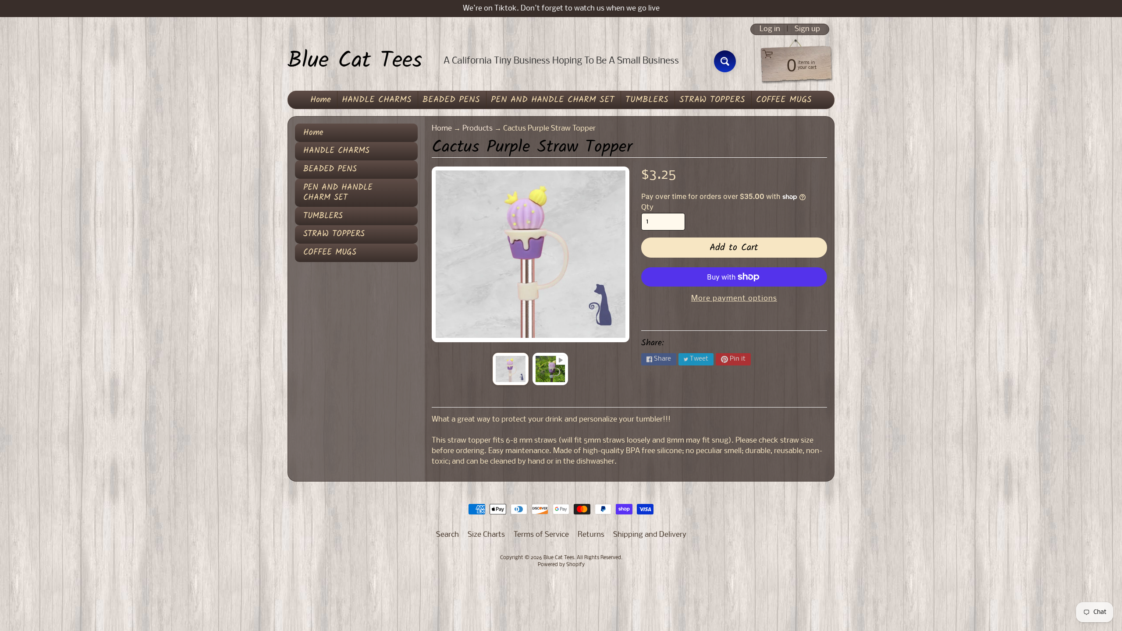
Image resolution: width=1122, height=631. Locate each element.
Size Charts (486, 535)
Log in (770, 29)
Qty (647, 207)
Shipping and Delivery (649, 535)
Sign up (807, 29)
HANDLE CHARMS (377, 100)
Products (477, 128)
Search (447, 535)
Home (320, 100)
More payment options (734, 298)
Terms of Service (541, 535)
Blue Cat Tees (355, 61)
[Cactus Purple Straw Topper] (510, 369)
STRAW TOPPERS (712, 100)
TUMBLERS (646, 100)
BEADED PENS (451, 100)
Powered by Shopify (561, 564)
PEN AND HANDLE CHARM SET (552, 100)
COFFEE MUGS (784, 100)
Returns (591, 535)
